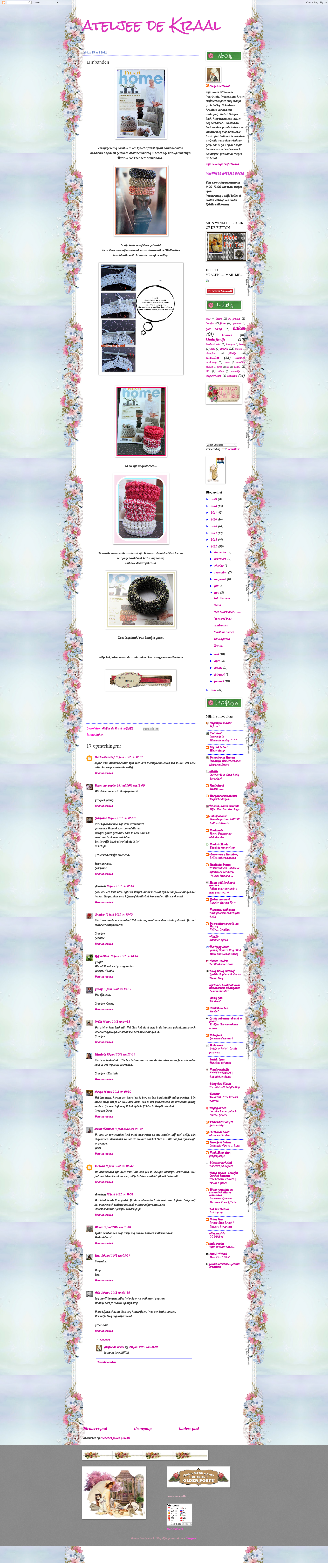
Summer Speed (218, 940)
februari (219, 674)
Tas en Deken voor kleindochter (220, 835)
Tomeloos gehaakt (220, 1062)
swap (219, 366)
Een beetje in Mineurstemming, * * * (223, 738)
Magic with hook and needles (222, 884)
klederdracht (213, 344)
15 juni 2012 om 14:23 (116, 1022)
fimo (223, 323)
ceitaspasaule (218, 816)
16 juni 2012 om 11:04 (120, 1194)
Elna (97, 1255)
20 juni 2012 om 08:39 (115, 1293)
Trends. (218, 645)
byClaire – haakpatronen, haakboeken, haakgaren (225, 986)
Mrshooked (216, 1045)
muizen (238, 348)
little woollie (216, 1244)
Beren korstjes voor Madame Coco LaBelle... (224, 1200)
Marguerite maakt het (223, 796)
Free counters (175, 1529)
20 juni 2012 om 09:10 (143, 1347)
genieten (237, 323)
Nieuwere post (95, 1428)
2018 (214, 506)
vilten (221, 371)
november (220, 559)
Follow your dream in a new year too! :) (223, 890)
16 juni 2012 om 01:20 (117, 1092)
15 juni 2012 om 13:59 (117, 989)
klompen (230, 344)
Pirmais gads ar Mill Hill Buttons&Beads (224, 821)
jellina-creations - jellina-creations (224, 1265)
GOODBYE (216, 1236)
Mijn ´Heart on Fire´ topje (224, 809)
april (217, 661)
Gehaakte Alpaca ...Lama (224, 1145)
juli (216, 586)
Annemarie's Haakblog (223, 854)
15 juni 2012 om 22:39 (121, 1054)
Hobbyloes (215, 1035)
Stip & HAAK (218, 1254)
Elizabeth (100, 1054)
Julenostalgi (216, 1125)
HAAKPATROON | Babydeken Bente (221, 1074)
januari (219, 681)
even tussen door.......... (228, 612)
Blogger (191, 1538)
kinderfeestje (215, 339)
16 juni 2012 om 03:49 (129, 1129)
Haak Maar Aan (219, 1152)
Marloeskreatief (105, 757)
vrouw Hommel (104, 1129)
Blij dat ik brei (218, 747)
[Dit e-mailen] (144, 728)
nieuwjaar (211, 353)
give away (214, 329)
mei (217, 654)
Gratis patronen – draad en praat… (225, 1019)
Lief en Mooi (102, 956)
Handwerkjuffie (219, 1069)
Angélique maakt (220, 723)
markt (224, 349)
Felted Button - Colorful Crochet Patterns (223, 1174)
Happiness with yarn (222, 909)
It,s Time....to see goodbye (224, 1087)
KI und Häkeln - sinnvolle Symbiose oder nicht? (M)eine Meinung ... (224, 871)
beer (208, 318)
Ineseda (100, 1166)
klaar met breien (219, 1135)
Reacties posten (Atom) (115, 1438)
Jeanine (100, 914)
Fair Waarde (222, 598)
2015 (214, 526)
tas (228, 366)
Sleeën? (214, 1011)
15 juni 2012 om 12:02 (129, 757)
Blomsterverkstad (220, 1163)
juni (217, 592)
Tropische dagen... (220, 799)
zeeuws (232, 375)
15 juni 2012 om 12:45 (120, 886)
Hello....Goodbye (219, 929)
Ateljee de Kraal (114, 1347)
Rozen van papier (105, 785)
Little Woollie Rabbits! (222, 1247)
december (220, 552)
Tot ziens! (215, 1001)
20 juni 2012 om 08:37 (115, 1255)
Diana (98, 1227)
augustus (220, 579)
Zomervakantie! (218, 991)
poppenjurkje (217, 1156)
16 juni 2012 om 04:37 (120, 1166)
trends (237, 366)
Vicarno (214, 1094)
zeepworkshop (214, 375)
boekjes (210, 323)
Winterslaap (217, 750)
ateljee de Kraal (152, 25)
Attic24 (213, 936)
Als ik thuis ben (218, 1008)
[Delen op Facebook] (154, 728)
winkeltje (235, 371)
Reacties (104, 1340)
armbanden (221, 625)
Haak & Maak (218, 844)
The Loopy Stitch (219, 947)
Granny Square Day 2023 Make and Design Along (225, 952)
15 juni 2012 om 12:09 (131, 785)
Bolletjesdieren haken (222, 857)
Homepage (143, 1428)
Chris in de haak (219, 1132)
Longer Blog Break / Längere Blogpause (221, 1224)
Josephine (101, 818)
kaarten (227, 335)
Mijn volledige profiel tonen (222, 164)
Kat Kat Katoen (219, 1209)
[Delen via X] (151, 728)
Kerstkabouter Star (221, 964)
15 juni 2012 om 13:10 (119, 914)
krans (242, 344)
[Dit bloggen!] (147, 728)
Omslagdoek (222, 639)
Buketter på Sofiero (221, 1166)
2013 (214, 540)
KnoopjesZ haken (220, 1142)
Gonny (98, 989)
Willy (98, 1022)
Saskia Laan (217, 1059)
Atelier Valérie (218, 961)
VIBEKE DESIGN (221, 1122)
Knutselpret (216, 785)
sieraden (212, 357)
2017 (214, 513)
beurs (219, 318)
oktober (219, 565)
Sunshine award (224, 632)
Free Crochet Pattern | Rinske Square (222, 1181)
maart (218, 668)
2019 (214, 499)
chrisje (99, 1092)
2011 (214, 690)
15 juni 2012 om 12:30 (121, 818)
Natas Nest (216, 1219)
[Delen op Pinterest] (157, 728)
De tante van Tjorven (222, 757)
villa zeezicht (217, 1233)
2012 (214, 546)
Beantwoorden (104, 773)
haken (99, 734)
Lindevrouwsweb (219, 899)
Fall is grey (216, 1212)
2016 (214, 519)
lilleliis (213, 771)
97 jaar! (214, 726)
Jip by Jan (215, 998)
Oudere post (188, 1428)
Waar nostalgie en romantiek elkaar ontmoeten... (221, 1192)
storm (227, 362)
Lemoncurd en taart (221, 1038)
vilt (207, 371)
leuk (212, 348)
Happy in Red (217, 1108)
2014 (214, 533)
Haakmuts (216, 830)
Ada (97, 1293)
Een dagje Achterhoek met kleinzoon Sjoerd (225, 762)
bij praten (234, 318)
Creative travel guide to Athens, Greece (223, 1113)
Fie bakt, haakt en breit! (224, 806)
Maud (217, 605)
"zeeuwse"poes (222, 618)
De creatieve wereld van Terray (224, 925)
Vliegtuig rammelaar (222, 847)
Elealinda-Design (220, 865)
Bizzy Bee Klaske (220, 1084)
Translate (234, 449)
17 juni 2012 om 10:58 (117, 1227)
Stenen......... (217, 788)
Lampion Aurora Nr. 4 (222, 902)
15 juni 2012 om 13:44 (124, 956)
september (221, 572)
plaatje (232, 353)
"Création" (215, 733)
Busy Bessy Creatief (222, 971)
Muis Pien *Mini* (220, 1257)
